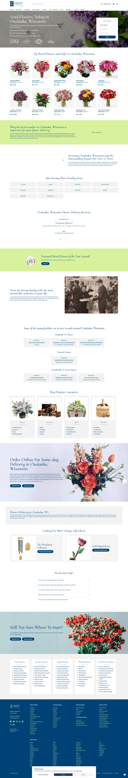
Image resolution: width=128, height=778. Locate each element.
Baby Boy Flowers (38, 679)
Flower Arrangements (80, 707)
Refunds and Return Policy (108, 773)
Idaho (31, 764)
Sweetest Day (32, 733)
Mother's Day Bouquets (19, 683)
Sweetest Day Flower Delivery (20, 675)
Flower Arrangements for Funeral (42, 673)
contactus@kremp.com (14, 717)
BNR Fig (80, 668)
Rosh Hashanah (33, 730)
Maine (54, 750)
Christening (55, 712)
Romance (55, 721)
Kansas (54, 745)
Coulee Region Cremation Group (64, 360)
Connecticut (32, 755)
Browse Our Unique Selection (45, 551)
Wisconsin (101, 753)
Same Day (12, 9)
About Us (101, 709)
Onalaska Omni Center (36, 377)
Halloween (32, 707)
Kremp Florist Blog (102, 719)
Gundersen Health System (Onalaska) (91, 342)
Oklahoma (78, 753)
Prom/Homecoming (17, 434)
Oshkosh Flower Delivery (105, 689)
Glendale (105, 190)
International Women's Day (35, 716)
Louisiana (55, 748)
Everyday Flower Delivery (40, 666)
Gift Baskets (96, 427)
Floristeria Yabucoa (103, 687)
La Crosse (23, 184)
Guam (31, 761)
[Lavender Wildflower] (20, 68)
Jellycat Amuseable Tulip (63, 675)
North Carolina (79, 747)
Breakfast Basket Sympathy (63, 681)
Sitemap (116, 773)
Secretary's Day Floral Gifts (20, 677)
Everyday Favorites (17, 427)
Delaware (32, 756)
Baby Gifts (55, 709)
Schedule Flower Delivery (63, 670)
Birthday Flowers (38, 683)
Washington (101, 750)
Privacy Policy (78, 771)
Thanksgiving (32, 709)
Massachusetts (56, 753)
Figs (50, 9)
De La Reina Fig (82, 670)
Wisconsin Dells (105, 184)
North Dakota (78, 748)
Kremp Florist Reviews (103, 711)
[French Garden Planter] (42, 98)
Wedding (54, 726)
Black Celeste (81, 666)
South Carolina (79, 761)
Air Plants (69, 434)
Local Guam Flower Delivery (81, 725)
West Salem (77, 184)
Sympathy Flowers (38, 681)
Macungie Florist (103, 681)
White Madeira (81, 675)
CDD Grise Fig (81, 685)
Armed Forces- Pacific (34, 750)
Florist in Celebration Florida (105, 691)
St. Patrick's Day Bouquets (20, 681)
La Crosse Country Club (91, 377)
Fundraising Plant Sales (103, 714)
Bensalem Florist (103, 683)
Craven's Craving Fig (83, 679)
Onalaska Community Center (64, 377)
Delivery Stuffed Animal (62, 687)
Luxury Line (15, 429)
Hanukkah (32, 711)
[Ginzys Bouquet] (86, 68)
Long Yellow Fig (82, 683)
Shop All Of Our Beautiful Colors (101, 550)
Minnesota (55, 756)
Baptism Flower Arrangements (41, 670)
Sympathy (42, 431)
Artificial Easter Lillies (62, 677)
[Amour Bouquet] (42, 68)
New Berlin (77, 190)
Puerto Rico (78, 758)
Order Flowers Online (80, 721)
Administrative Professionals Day (36, 721)
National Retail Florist (103, 716)
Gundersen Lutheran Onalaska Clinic (64, 342)
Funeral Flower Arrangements (41, 677)
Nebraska (55, 763)
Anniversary (42, 429)
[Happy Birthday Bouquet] (64, 68)
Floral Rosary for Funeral (63, 683)
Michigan (55, 755)
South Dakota (78, 763)
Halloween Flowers (18, 668)
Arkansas (32, 747)
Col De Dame (81, 681)
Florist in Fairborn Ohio (104, 666)
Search (107, 36)
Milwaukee (23, 196)
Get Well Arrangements (39, 685)
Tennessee (78, 764)
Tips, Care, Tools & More (103, 721)
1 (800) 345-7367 (13, 713)
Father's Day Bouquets (19, 679)
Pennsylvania (78, 756)
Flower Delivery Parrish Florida (106, 668)
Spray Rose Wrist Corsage (63, 666)
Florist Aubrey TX (103, 675)
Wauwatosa (23, 190)
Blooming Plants (70, 427)
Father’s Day (32, 726)
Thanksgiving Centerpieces (20, 673)
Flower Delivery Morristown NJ (106, 670)
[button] (117, 4)
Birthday (42, 427)
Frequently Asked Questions (104, 723)
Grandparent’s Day (33, 728)
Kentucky (55, 747)
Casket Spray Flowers (39, 668)
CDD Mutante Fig (82, 673)
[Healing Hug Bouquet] (64, 98)
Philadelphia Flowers (80, 723)
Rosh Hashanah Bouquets (20, 666)
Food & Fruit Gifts (79, 711)
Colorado (32, 753)
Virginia (100, 747)
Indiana (54, 742)
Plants (77, 709)
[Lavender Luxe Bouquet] (20, 98)
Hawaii (31, 763)
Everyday (55, 714)
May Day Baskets (33, 723)
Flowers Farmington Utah (105, 673)
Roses (14, 431)
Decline (83, 774)
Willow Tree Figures (98, 431)
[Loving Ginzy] (108, 68)
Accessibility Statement (103, 726)
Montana (55, 761)
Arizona (31, 745)
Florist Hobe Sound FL (104, 685)
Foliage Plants (70, 429)
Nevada (54, 764)
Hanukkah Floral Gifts (19, 670)
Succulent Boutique (71, 431)
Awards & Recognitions (103, 718)
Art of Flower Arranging (62, 673)
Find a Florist (78, 720)
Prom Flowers (55, 719)
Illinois (31, 766)
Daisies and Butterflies (62, 685)
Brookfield (50, 190)
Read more (44, 263)
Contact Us (101, 712)
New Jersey (78, 742)
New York (78, 745)
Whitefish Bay (50, 196)
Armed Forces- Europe (34, 748)
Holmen (50, 184)
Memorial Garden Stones (63, 679)
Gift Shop (78, 714)
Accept (63, 774)
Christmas (32, 712)
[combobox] (61, 4)
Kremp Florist (15, 773)
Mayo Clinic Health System (37, 342)
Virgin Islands (101, 745)
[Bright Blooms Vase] (86, 98)
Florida (31, 758)
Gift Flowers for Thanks (40, 675)
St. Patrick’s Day (33, 718)
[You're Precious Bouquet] (108, 98)
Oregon (77, 755)
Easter (31, 719)
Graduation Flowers (57, 718)
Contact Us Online (28, 485)
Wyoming (101, 755)
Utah (100, 742)
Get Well (42, 434)
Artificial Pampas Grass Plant (85, 677)
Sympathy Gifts (97, 429)
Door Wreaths (97, 434)
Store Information (102, 707)
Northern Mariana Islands (81, 750)
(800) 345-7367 (15, 485)
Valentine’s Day (33, 714)
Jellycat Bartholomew (62, 668)
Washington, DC (102, 748)
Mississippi (55, 758)
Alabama (32, 742)
